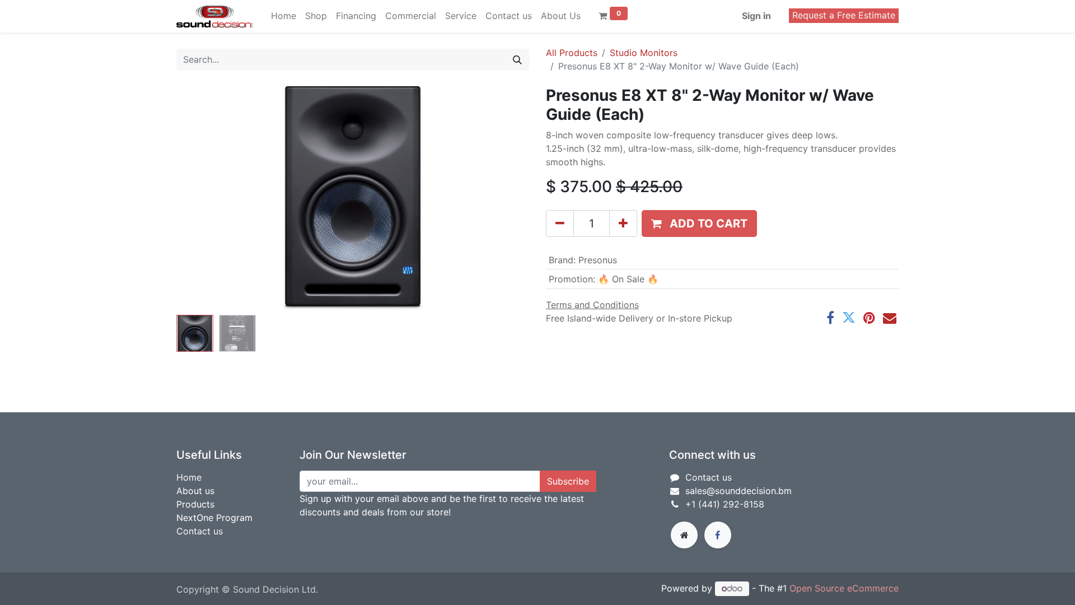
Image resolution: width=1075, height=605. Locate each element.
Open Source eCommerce (844, 588)
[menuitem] (284, 15)
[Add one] (623, 223)
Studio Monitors (643, 52)
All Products (571, 52)
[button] (203, 198)
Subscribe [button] (568, 481)
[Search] (517, 59)
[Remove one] (560, 223)
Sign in (756, 15)
